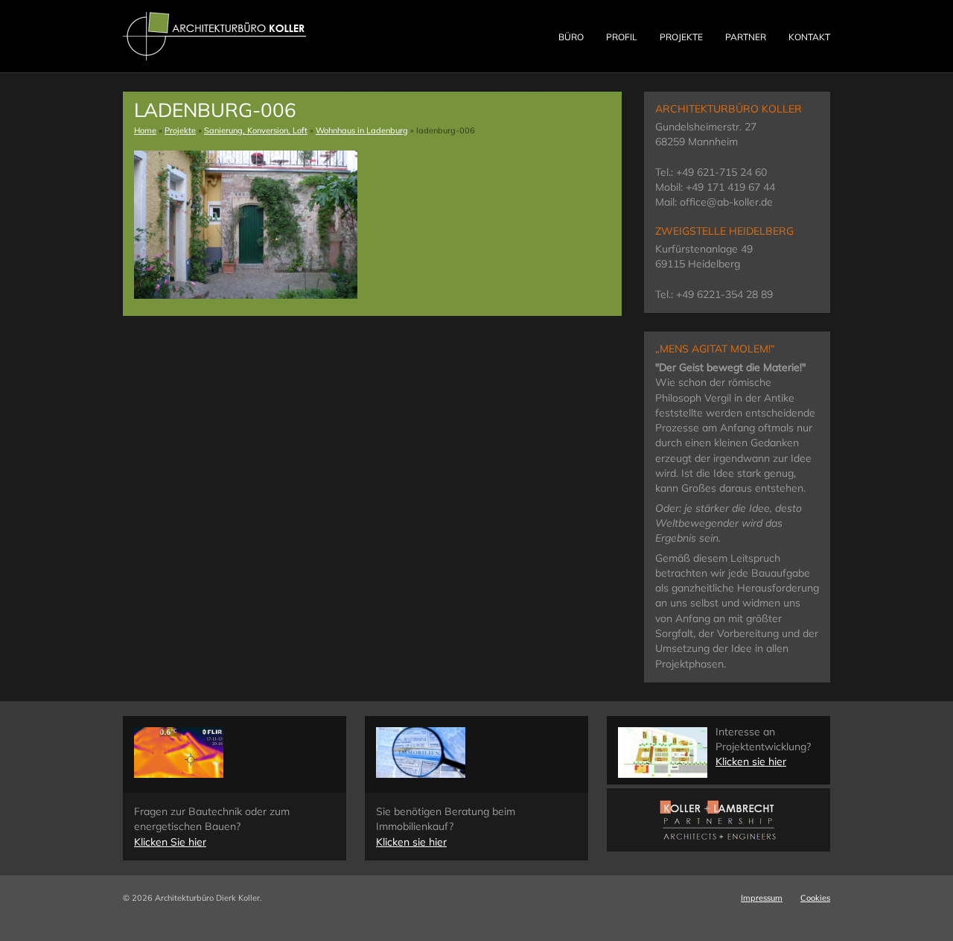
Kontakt (809, 36)
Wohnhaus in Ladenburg (362, 130)
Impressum (762, 898)
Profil (621, 36)
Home (145, 130)
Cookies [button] (815, 898)
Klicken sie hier (411, 842)
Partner (745, 36)
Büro (571, 36)
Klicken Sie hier (170, 842)
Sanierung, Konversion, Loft (255, 130)
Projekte (681, 36)
